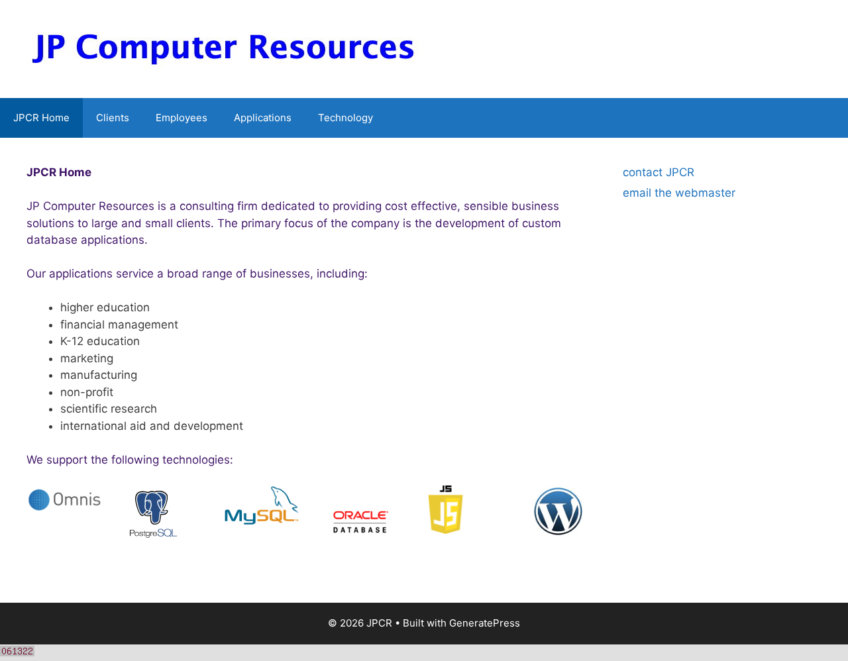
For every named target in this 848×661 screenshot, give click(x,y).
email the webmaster (679, 192)
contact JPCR (658, 172)
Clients (112, 117)
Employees (181, 117)
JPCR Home (41, 117)
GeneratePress (484, 623)
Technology (345, 117)
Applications (263, 117)
